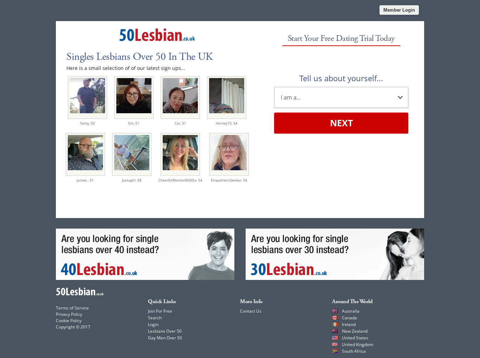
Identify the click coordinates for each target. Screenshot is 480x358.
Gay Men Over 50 (165, 338)
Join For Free (160, 311)
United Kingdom (357, 344)
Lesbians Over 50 (165, 331)
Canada (349, 318)
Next (341, 123)
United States (355, 338)
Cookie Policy (69, 321)
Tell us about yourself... (341, 78)
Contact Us (250, 311)
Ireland (349, 324)
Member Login (399, 10)
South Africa (354, 351)
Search (155, 318)
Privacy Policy (69, 314)
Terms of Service (72, 308)
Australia (350, 311)
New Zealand (355, 331)
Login (153, 324)
